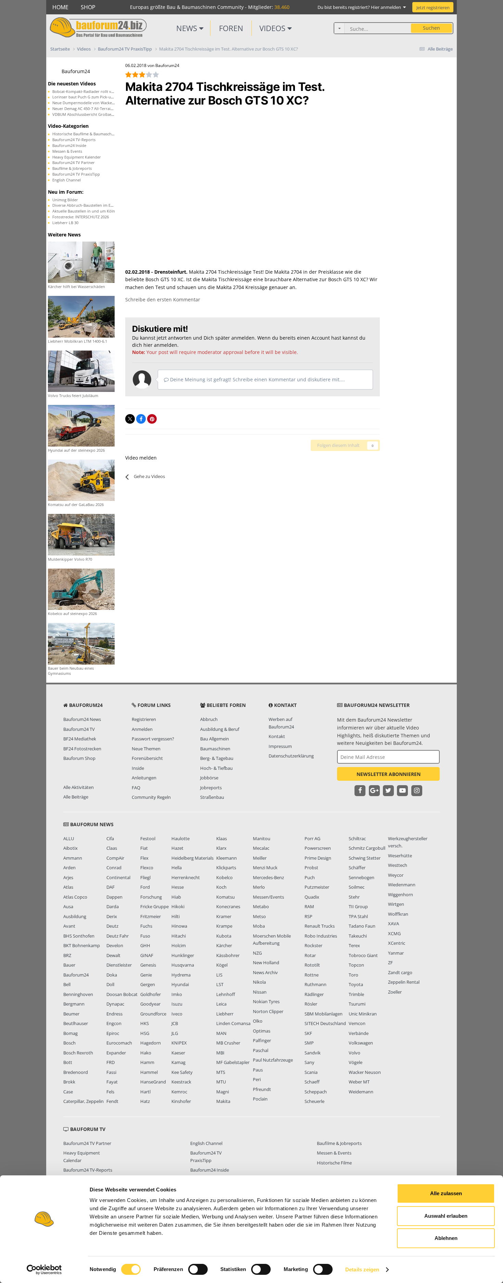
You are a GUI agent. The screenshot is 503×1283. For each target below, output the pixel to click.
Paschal (260, 1050)
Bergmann (74, 1004)
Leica (221, 1004)
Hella (176, 867)
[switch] (198, 1269)
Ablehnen (446, 1238)
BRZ (67, 955)
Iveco (176, 1014)
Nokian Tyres (266, 1001)
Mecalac (261, 848)
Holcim (178, 945)
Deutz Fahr (117, 936)
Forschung (151, 897)
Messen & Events (67, 151)
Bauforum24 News (82, 719)
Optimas (261, 1031)
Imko (176, 994)
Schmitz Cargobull (367, 848)
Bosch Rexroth (78, 1053)
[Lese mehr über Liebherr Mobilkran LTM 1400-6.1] (81, 316)
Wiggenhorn (400, 894)
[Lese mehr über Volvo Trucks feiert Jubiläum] (81, 370)
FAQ (136, 787)
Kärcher (224, 945)
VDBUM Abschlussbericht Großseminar (87, 114)
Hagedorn (150, 1043)
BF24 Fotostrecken (82, 749)
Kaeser (178, 1053)
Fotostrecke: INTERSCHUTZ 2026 (80, 216)
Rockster (313, 945)
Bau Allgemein (214, 739)
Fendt (112, 1101)
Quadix (312, 897)
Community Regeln (151, 797)
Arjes (68, 877)
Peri (257, 1079)
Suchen (431, 28)
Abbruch (209, 719)
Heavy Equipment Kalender (76, 157)
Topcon (356, 965)
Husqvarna (182, 965)
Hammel (149, 1072)
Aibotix (70, 848)
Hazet (177, 848)
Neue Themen (146, 749)
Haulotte (180, 838)
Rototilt (312, 965)
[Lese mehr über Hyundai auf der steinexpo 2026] (81, 425)
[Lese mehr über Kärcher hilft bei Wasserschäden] (81, 261)
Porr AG (312, 838)
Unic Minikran (363, 1014)
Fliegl (145, 877)
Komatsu (225, 897)
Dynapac (115, 1004)
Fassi (111, 1072)
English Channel (66, 179)
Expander (116, 1053)
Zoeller (395, 992)
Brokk (69, 1082)
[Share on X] (130, 419)
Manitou (261, 838)
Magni (222, 1092)
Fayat (112, 1082)
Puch (310, 877)
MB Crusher (228, 1043)
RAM (309, 906)
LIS (219, 975)
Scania (311, 1072)
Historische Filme (334, 1163)
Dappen (114, 897)
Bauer (69, 965)
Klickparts (226, 867)
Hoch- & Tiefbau (216, 768)
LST (219, 984)
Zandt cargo (400, 972)
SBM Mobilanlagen (324, 1014)
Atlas (68, 887)
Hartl (145, 1092)
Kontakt (277, 736)
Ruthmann (315, 984)
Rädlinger (314, 994)
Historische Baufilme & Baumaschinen (85, 133)
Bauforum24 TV (79, 729)
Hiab (176, 897)
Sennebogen (361, 877)
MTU (221, 1082)
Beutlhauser (75, 1023)
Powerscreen (318, 848)
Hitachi (178, 936)
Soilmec (356, 887)
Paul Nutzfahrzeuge (273, 1060)
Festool (147, 838)
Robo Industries (321, 936)
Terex (354, 945)
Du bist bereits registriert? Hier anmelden (360, 7)
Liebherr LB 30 (65, 222)
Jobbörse (209, 778)
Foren (231, 28)
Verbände (359, 1033)
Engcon (113, 1023)
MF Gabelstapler (232, 1062)
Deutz (112, 926)
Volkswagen (361, 1043)
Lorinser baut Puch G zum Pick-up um (86, 96)
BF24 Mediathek (79, 739)
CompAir (115, 858)
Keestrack (181, 1082)
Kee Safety (182, 1072)
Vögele (355, 1062)
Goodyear (150, 1004)
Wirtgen (396, 904)
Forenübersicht (147, 758)
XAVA (393, 923)
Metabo (261, 906)
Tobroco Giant (363, 955)
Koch (221, 887)
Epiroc (112, 1033)
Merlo (259, 887)
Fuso (145, 936)
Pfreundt (262, 1089)
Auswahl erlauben (445, 1216)
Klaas (221, 838)
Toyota (356, 984)
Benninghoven (78, 994)
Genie (146, 975)
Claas (111, 848)
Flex (144, 858)
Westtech (397, 865)
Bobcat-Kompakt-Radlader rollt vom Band (89, 91)
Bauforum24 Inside (69, 145)
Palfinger (262, 1040)
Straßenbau (212, 797)
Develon (114, 945)
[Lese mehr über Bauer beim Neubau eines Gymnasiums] (81, 643)
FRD (110, 1062)
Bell (66, 984)
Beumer (71, 1014)
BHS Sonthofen (78, 936)
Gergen (147, 984)
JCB (174, 1023)
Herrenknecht (185, 877)
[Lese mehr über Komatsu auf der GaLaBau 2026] (81, 479)
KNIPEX (179, 1043)
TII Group (358, 906)
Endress (114, 1014)
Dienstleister (119, 965)
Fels (110, 1092)
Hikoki (177, 906)
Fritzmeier (150, 916)
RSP (308, 916)
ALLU (68, 838)
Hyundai (180, 984)
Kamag (178, 1062)
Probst (311, 867)
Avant (69, 926)
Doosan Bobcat (122, 994)
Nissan (260, 992)
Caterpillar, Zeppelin (83, 1101)
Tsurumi (357, 1004)
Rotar (310, 955)
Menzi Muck (265, 867)
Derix (111, 916)
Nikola (259, 982)
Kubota (223, 936)
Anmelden (142, 729)
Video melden (141, 457)
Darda (112, 906)
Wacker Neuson (365, 1072)
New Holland (266, 962)
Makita (223, 1101)
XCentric (396, 943)
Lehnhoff (225, 994)
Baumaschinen (215, 749)
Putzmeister (317, 887)
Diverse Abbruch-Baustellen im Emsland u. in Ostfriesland (103, 205)
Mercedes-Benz (268, 877)
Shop (88, 7)
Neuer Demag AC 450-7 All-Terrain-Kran (87, 108)
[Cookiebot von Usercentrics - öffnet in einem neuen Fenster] (44, 1270)
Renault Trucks (320, 926)
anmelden (165, 345)
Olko (257, 1021)
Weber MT (359, 1082)
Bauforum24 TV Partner (73, 162)
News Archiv (265, 972)
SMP (309, 1043)
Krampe (224, 926)
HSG (144, 1033)
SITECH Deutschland (325, 1023)
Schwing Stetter (365, 858)
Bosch (69, 1043)
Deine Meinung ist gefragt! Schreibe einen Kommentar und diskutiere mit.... (257, 379)
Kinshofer (181, 1101)
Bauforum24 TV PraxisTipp (76, 174)
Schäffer (357, 867)
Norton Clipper (268, 1011)
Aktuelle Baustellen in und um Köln (83, 211)
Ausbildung (74, 916)
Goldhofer (150, 994)
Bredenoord (75, 1072)
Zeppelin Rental (404, 982)
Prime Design (318, 858)
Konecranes (228, 906)
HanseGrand (153, 1082)
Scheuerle (314, 1101)
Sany (309, 1062)
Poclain (260, 1099)
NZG (257, 953)
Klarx (221, 848)
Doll (110, 984)
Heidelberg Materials (192, 858)
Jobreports (211, 787)
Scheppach (316, 1092)
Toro (353, 975)
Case (68, 1092)
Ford (145, 887)
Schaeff (312, 1082)
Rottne (312, 975)
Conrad (113, 867)
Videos (273, 28)
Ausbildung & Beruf (219, 729)
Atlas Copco (75, 897)
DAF (110, 887)
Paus (258, 1070)
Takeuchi (358, 936)
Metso (259, 916)
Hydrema (181, 975)
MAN (221, 1033)
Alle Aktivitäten (78, 787)
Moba (259, 926)
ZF (390, 962)
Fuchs (146, 926)
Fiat (144, 848)
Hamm (147, 1062)
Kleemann (226, 858)
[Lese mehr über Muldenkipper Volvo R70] (81, 534)
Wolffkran (398, 914)
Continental (118, 877)
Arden (69, 867)
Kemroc (179, 1092)
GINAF (146, 955)
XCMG (394, 933)
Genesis (148, 965)
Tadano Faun (362, 926)
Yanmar (396, 953)
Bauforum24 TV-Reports (73, 139)
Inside (138, 768)
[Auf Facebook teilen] (141, 419)
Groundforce (153, 1014)
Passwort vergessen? (153, 739)
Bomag (70, 1033)
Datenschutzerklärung (291, 756)
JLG (174, 1033)
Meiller (260, 858)
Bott (67, 1062)
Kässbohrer (228, 955)
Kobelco (224, 877)
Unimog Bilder (65, 199)
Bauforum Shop (79, 758)
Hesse (177, 887)
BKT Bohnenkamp (81, 945)
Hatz (145, 1101)
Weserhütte (400, 855)
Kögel (222, 965)
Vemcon (357, 1023)
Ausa (68, 906)
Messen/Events (268, 897)
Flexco (146, 867)
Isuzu (176, 1004)
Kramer (223, 916)
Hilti (175, 916)
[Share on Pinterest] (152, 419)
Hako (145, 1053)
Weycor (395, 875)
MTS (220, 1072)
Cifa (110, 838)
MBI (220, 1053)
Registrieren (144, 719)
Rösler (311, 1004)
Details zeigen (362, 1269)
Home (60, 7)
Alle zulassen (446, 1193)
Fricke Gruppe (154, 906)
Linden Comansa (233, 1023)
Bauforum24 (76, 71)
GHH (145, 945)
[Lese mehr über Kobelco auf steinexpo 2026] (81, 588)
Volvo (354, 1053)
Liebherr (224, 1014)
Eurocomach (119, 1043)
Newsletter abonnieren (389, 774)
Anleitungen (144, 778)
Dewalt (113, 955)
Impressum (280, 746)
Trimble (356, 994)
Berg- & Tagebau (216, 758)
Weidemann (361, 1092)
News (187, 28)
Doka (111, 975)
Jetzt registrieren (433, 7)
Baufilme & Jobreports (72, 168)
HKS (144, 1023)
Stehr (354, 897)
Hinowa (179, 926)
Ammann (72, 858)
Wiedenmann (401, 885)
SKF (308, 1033)
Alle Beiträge (75, 797)
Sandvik (313, 1053)
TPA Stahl (358, 916)
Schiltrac (357, 838)
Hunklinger (182, 955)
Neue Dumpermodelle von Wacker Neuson (90, 102)
